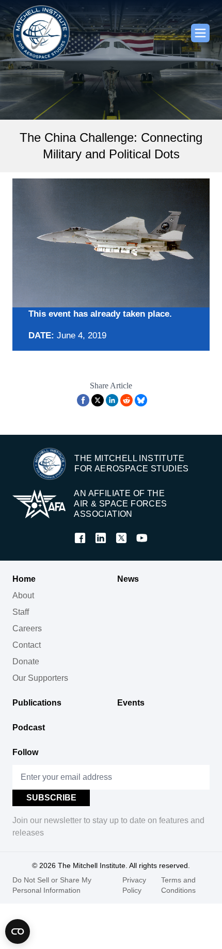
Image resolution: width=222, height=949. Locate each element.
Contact (26, 645)
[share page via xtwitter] (97, 400)
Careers (27, 628)
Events (131, 702)
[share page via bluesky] (141, 400)
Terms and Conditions (178, 885)
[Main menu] (200, 33)
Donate (25, 661)
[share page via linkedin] (112, 400)
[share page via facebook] (83, 400)
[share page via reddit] (126, 400)
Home (24, 579)
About (23, 595)
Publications (36, 702)
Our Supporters (40, 678)
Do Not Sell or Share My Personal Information (51, 885)
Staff (20, 612)
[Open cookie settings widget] (17, 931)
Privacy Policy (134, 885)
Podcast (28, 727)
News (128, 579)
